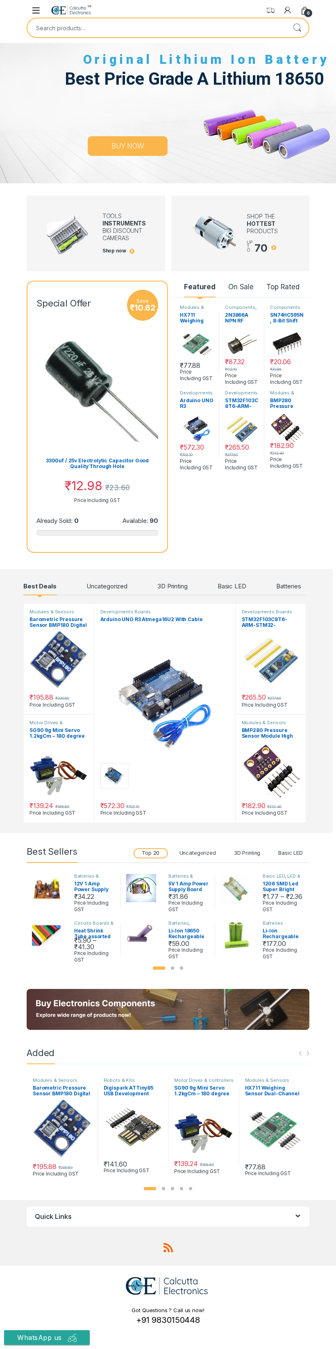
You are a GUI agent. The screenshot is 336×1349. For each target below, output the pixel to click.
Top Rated (283, 287)
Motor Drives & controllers (46, 725)
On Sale (241, 287)
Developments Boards (196, 395)
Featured (200, 287)
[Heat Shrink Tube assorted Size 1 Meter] (50, 936)
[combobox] (156, 27)
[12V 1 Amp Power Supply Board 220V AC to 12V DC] (50, 889)
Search (297, 27)
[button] (159, 968)
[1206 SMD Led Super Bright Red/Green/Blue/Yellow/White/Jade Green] (238, 889)
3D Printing (172, 586)
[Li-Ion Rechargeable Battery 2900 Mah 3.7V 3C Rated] (238, 936)
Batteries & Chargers (86, 878)
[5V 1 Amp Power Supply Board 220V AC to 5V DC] (144, 888)
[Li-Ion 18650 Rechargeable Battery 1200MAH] (144, 934)
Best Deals (40, 586)
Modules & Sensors (192, 309)
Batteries (288, 586)
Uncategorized (106, 586)
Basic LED (232, 586)
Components (240, 307)
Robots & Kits (119, 1080)
